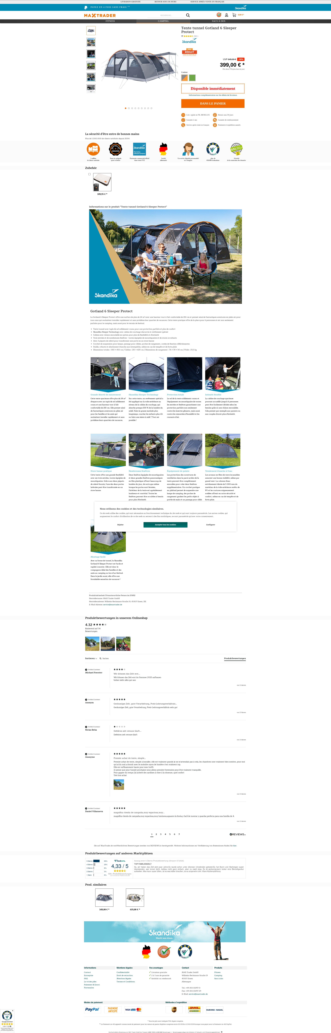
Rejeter (120, 525)
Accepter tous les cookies (165, 525)
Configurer (210, 525)
